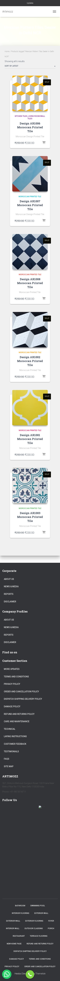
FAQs (6, 759)
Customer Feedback (15, 744)
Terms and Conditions (16, 676)
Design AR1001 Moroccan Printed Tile (30, 439)
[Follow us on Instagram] (32, 808)
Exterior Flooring (34, 921)
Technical (9, 729)
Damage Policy (12, 706)
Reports (8, 594)
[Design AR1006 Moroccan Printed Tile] (30, 93)
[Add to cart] (43, 142)
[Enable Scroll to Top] (54, 975)
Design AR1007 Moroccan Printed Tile (30, 205)
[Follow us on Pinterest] (24, 808)
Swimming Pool (37, 906)
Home (7, 51)
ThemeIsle (40, 973)
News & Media (11, 586)
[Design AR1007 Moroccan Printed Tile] (30, 173)
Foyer (51, 921)
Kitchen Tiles (21, 116)
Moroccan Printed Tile (30, 196)
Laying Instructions (15, 736)
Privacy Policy (12, 684)
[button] (6, 974)
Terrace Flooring (38, 936)
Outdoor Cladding (33, 928)
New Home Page (14, 944)
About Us (9, 579)
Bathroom (20, 906)
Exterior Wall (41, 913)
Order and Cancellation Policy (21, 691)
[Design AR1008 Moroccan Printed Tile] (30, 251)
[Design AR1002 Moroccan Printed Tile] (30, 329)
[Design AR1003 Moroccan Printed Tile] (30, 485)
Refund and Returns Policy (19, 714)
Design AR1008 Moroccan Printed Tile (30, 283)
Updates (30, 3)
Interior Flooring (20, 913)
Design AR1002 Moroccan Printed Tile (30, 361)
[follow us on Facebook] (6, 808)
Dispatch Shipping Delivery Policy (23, 699)
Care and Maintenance (16, 721)
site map (8, 766)
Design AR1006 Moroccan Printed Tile (30, 127)
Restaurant (19, 936)
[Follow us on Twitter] (15, 808)
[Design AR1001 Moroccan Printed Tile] (30, 407)
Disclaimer (10, 601)
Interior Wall (12, 928)
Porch (51, 928)
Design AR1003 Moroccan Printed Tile (30, 517)
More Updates (12, 669)
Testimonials (11, 751)
